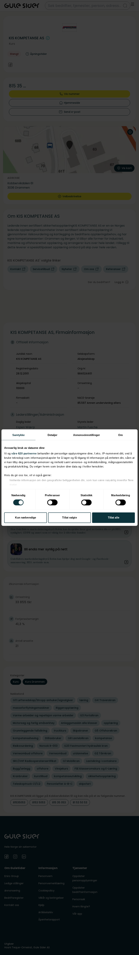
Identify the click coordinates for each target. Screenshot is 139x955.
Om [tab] (120, 435)
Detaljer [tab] (53, 435)
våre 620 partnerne (24, 453)
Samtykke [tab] (18, 435)
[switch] (52, 502)
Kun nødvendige (25, 517)
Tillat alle (113, 517)
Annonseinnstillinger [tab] (86, 435)
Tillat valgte (69, 517)
